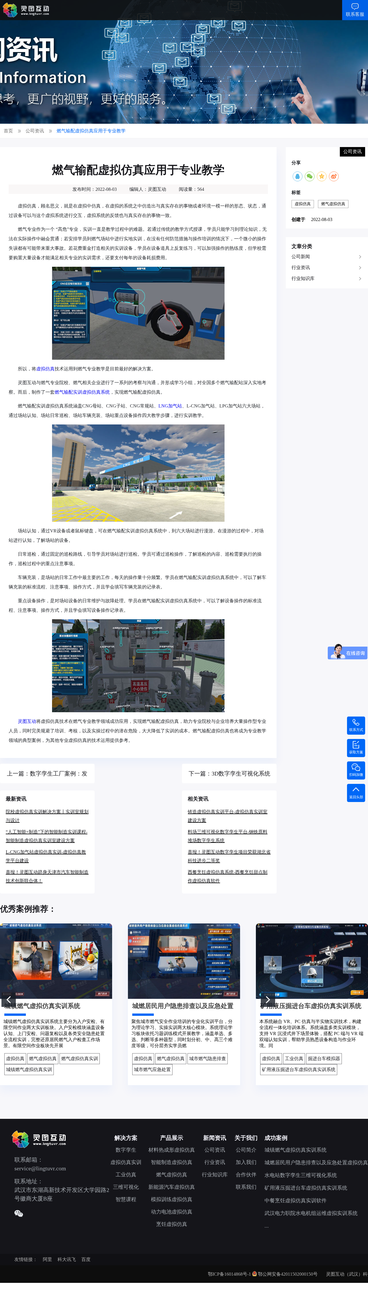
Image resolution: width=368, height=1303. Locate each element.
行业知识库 (303, 278)
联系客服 (355, 14)
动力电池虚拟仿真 (171, 1212)
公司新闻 (301, 256)
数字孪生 (126, 1150)
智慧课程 (126, 1199)
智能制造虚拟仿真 (171, 1162)
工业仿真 (126, 1175)
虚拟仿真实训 (125, 1162)
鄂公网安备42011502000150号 (288, 1274)
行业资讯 (301, 267)
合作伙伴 (246, 1175)
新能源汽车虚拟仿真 (171, 1187)
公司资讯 (214, 1150)
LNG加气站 (170, 405)
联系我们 (246, 1187)
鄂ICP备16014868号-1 (229, 1274)
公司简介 (246, 1150)
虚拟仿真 (45, 368)
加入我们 (246, 1162)
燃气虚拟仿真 (333, 204)
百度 (86, 1259)
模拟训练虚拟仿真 (171, 1199)
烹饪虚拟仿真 (171, 1224)
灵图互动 (27, 721)
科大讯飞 (66, 1259)
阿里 (47, 1259)
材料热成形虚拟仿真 (171, 1150)
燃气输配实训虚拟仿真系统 (82, 392)
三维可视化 (126, 1187)
